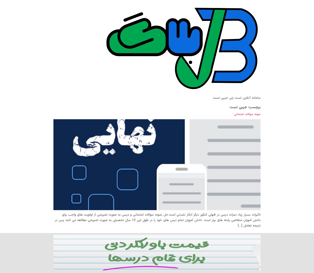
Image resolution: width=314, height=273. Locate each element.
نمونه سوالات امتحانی (247, 114)
